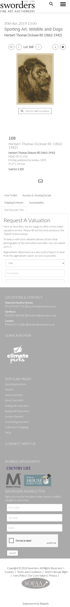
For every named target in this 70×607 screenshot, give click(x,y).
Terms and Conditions (29, 571)
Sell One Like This (14, 209)
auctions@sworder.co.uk (41, 306)
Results (9, 389)
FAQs (8, 432)
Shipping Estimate (13, 202)
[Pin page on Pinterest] (27, 181)
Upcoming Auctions (15, 384)
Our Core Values (37, 575)
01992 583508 (15, 315)
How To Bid (10, 195)
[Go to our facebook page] (8, 449)
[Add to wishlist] (63, 47)
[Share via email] (41, 181)
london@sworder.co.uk (41, 324)
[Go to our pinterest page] (22, 449)
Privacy (53, 575)
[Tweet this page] (20, 181)
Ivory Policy (19, 575)
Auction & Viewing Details (37, 195)
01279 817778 (15, 306)
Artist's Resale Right (56, 571)
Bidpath (44, 603)
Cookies (9, 571)
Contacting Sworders (17, 421)
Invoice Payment (14, 416)
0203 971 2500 (16, 324)
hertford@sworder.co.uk (42, 315)
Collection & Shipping (16, 427)
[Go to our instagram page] (34, 181)
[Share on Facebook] (13, 181)
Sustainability (36, 202)
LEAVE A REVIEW (18, 335)
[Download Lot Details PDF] (55, 47)
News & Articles (14, 394)
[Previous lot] (19, 47)
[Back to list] (11, 47)
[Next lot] (38, 47)
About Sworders (14, 400)
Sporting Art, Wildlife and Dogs (33, 29)
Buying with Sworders (17, 411)
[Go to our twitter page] (15, 449)
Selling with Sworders (17, 405)
